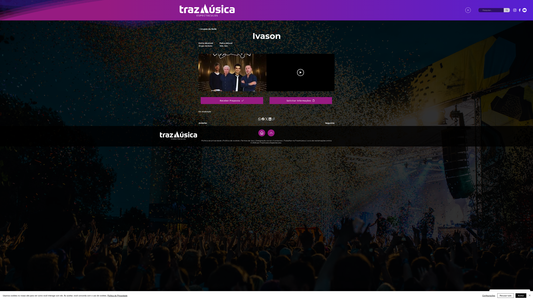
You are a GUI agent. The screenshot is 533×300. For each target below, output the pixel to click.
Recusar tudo (505, 295)
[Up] (271, 132)
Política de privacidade (211, 141)
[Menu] (468, 10)
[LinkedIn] (270, 119)
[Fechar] (529, 295)
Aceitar (521, 295)
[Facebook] (520, 10)
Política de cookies (231, 141)
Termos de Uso (247, 141)
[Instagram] (515, 10)
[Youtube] (524, 10)
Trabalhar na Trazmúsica (294, 141)
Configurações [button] (488, 295)
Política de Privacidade (117, 295)
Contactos (278, 141)
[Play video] (300, 72)
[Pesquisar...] (507, 10)
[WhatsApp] (259, 119)
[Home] (261, 132)
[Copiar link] (273, 119)
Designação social (263, 141)
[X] (266, 119)
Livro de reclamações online (319, 141)
